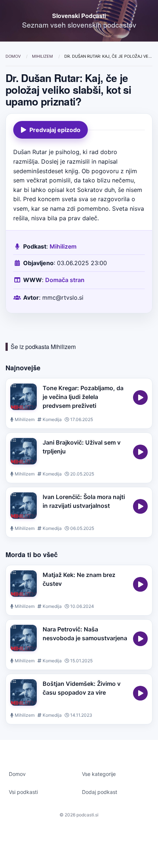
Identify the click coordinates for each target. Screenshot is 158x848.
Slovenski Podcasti (79, 15)
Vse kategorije (99, 774)
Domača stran (65, 280)
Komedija (52, 419)
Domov (14, 56)
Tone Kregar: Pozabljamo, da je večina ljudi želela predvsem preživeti (83, 396)
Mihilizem (43, 56)
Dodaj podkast (99, 792)
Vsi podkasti (23, 792)
